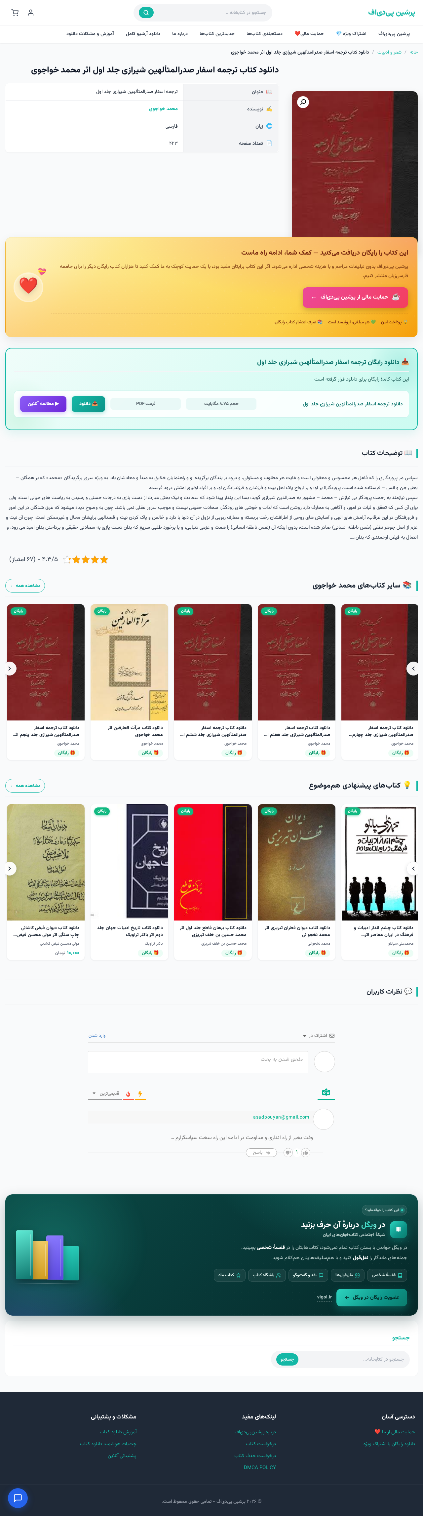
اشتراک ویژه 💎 (351, 34)
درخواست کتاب (261, 1444)
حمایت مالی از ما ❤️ (394, 1432)
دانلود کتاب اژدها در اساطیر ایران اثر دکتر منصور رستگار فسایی (48, 931)
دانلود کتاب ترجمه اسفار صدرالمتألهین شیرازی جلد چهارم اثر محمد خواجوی (215, 735)
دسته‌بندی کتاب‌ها (265, 34)
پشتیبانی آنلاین (122, 1456)
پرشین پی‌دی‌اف (391, 13)
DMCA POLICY (260, 1468)
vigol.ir (324, 1297)
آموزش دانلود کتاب (118, 1432)
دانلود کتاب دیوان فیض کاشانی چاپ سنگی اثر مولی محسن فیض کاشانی (214, 935)
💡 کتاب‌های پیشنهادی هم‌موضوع (360, 786)
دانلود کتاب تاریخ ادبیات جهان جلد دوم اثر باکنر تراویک (297, 931)
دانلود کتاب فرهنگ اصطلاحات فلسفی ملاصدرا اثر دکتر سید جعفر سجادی (130, 935)
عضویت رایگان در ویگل (376, 1297)
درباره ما (180, 34)
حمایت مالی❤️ (309, 34)
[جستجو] (146, 12)
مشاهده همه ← (25, 585)
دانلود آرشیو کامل (143, 34)
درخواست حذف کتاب (255, 1456)
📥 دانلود (88, 404)
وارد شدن (98, 1036)
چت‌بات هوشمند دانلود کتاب (108, 1444)
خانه (414, 52)
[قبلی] (413, 669)
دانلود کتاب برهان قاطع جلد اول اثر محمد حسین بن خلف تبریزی (380, 931)
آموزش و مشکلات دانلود (90, 34)
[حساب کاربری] (31, 13)
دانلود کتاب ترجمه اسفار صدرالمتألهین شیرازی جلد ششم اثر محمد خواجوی (46, 735)
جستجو (287, 1359)
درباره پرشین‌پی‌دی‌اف (255, 1432)
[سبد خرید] (15, 13)
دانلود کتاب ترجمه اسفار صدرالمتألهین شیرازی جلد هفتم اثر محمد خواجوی (130, 735)
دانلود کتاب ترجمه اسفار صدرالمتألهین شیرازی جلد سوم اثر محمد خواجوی (381, 735)
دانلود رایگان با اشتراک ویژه (389, 1444)
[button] (303, 102)
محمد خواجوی (163, 109)
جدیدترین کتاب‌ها (217, 34)
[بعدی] (10, 669)
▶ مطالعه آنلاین (43, 404)
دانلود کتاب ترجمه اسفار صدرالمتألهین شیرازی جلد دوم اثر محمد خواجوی (298, 735)
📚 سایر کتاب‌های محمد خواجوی (362, 586)
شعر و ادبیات (389, 52)
